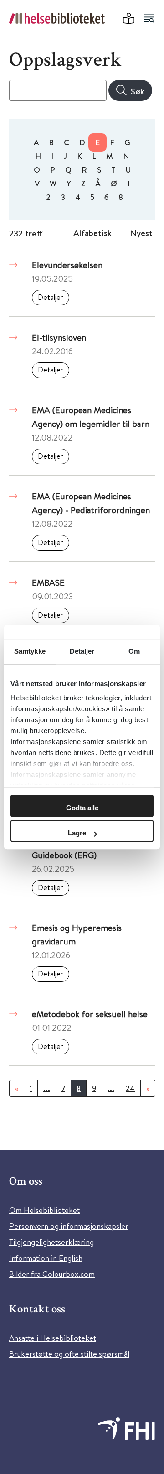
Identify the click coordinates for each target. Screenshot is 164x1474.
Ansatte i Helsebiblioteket (52, 1337)
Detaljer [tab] (82, 651)
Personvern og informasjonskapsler (68, 1226)
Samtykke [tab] (30, 651)
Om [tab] (134, 651)
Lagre (77, 833)
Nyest (141, 233)
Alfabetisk (92, 233)
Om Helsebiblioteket (44, 1210)
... (46, 1088)
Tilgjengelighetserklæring (51, 1242)
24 (130, 1088)
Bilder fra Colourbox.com (52, 1274)
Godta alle (82, 808)
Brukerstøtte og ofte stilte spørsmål (69, 1353)
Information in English (45, 1258)
